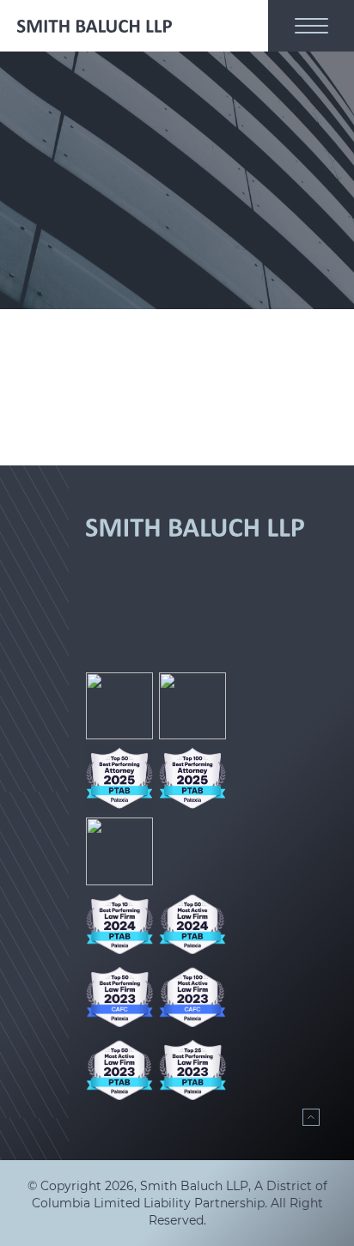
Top (311, 1117)
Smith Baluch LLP (194, 1186)
